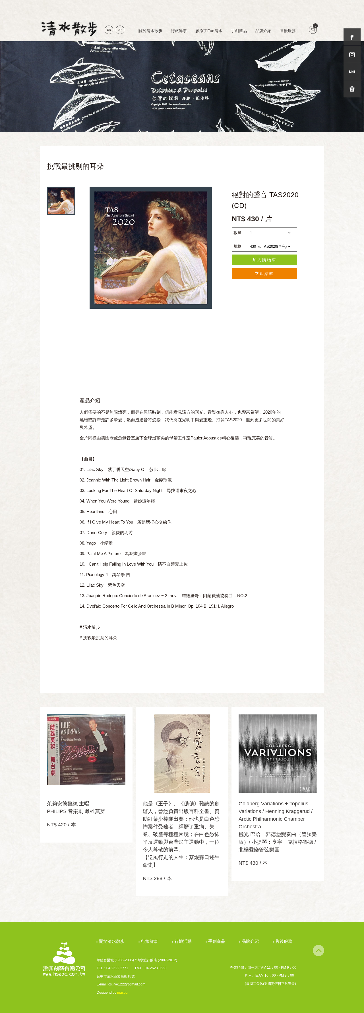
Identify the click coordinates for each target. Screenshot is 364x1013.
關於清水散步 (150, 30)
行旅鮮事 (179, 30)
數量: (238, 232)
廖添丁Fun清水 (208, 30)
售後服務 (288, 30)
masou (122, 993)
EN (109, 29)
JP (120, 29)
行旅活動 (184, 941)
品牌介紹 (263, 30)
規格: (238, 246)
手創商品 (239, 30)
